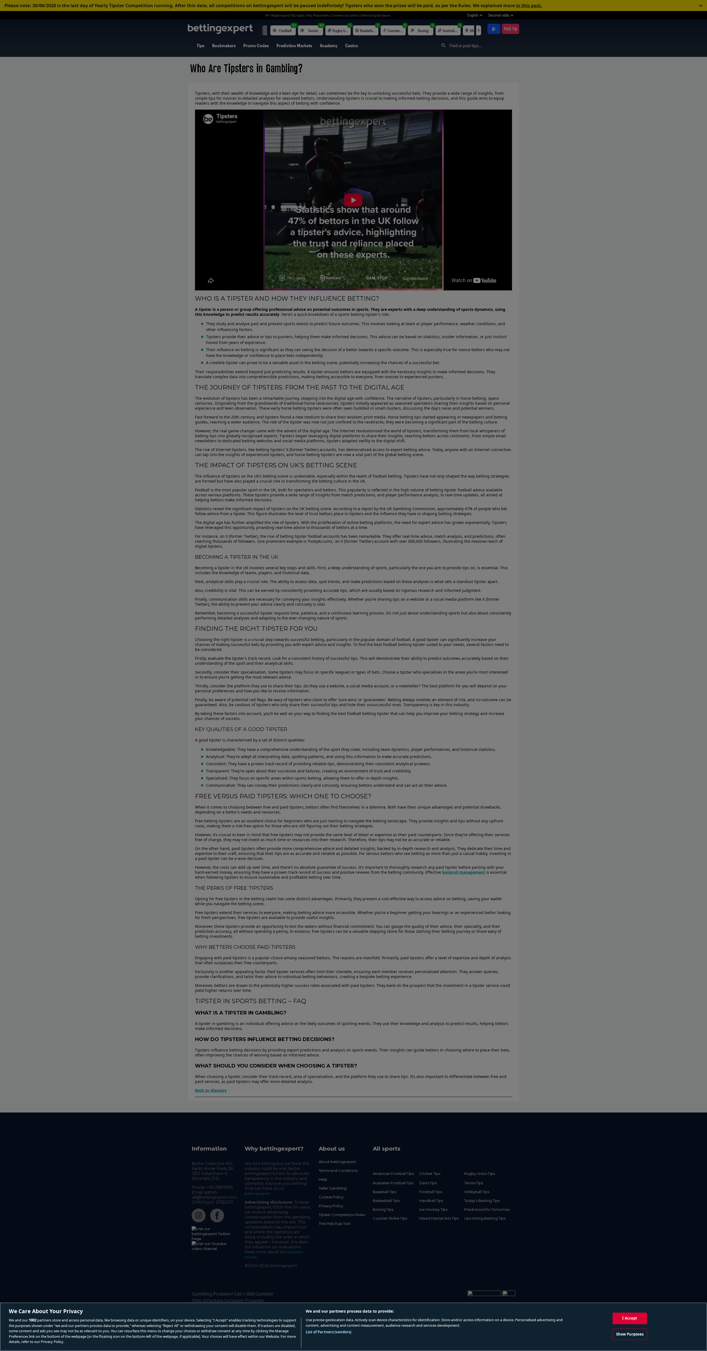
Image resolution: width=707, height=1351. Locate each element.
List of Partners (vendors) (328, 1331)
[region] (353, 1326)
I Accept (629, 1318)
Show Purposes (629, 1334)
